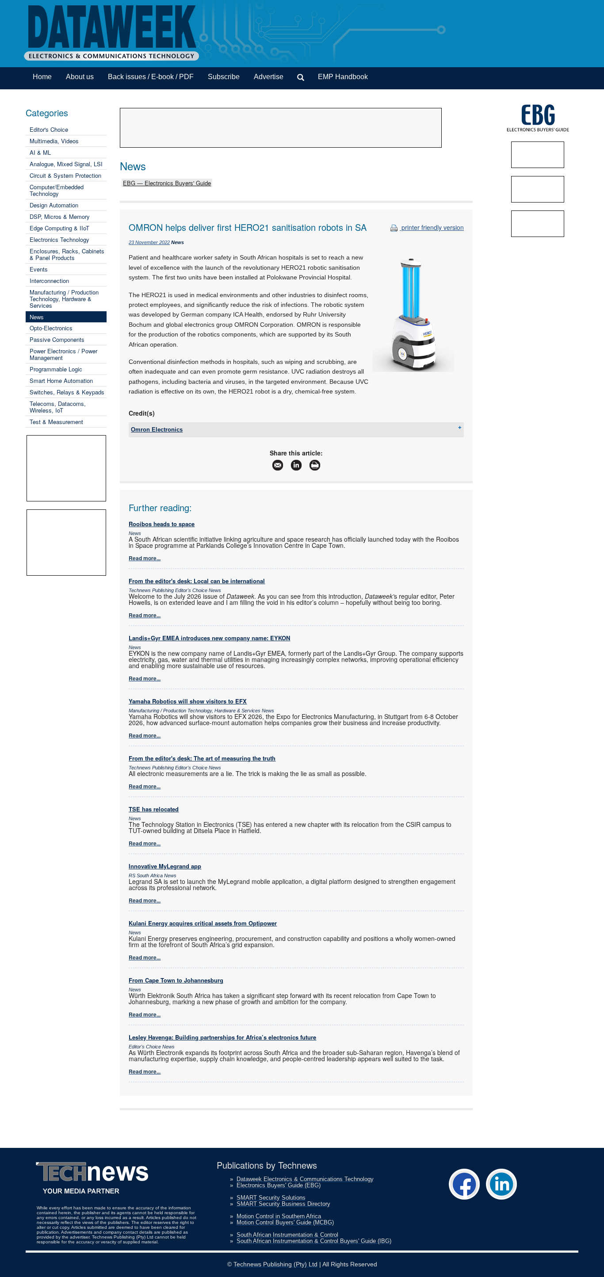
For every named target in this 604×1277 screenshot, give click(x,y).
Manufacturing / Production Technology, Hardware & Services (64, 299)
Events (39, 269)
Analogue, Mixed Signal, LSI (66, 164)
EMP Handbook (343, 76)
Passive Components (57, 339)
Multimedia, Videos (54, 141)
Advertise (268, 76)
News (37, 317)
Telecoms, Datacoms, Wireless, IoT (58, 406)
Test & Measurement (56, 421)
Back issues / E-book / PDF (151, 76)
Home (42, 76)
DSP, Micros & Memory (60, 216)
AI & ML (40, 152)
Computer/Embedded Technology (57, 190)
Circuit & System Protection (65, 175)
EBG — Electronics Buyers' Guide (167, 183)
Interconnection (49, 280)
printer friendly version (432, 227)
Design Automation (54, 205)
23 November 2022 (149, 242)
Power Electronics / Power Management (63, 354)
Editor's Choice (49, 129)
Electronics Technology (59, 239)
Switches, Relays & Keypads (67, 392)
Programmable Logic (56, 369)
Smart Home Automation (61, 380)
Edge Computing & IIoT (59, 228)
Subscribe (224, 76)
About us (80, 76)
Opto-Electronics (51, 328)
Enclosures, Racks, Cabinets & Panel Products (67, 254)
